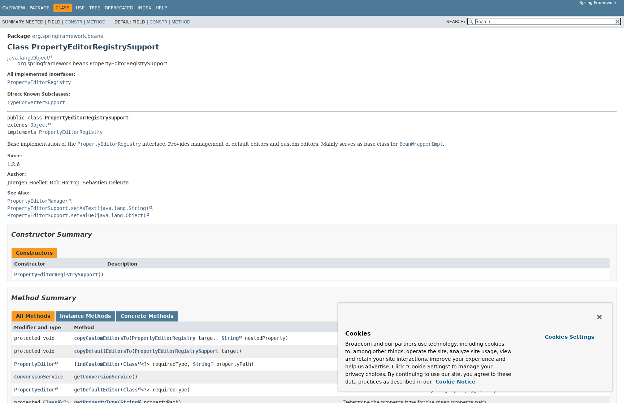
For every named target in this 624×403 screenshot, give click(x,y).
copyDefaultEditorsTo (103, 351)
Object (39, 125)
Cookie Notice (455, 382)
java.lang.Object (28, 58)
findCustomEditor (97, 364)
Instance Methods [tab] (85, 316)
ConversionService (38, 377)
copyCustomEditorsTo (101, 338)
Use (80, 7)
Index (144, 7)
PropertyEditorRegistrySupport (56, 274)
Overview (13, 7)
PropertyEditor (34, 364)
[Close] (599, 317)
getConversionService (103, 377)
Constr (73, 22)
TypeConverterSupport (36, 102)
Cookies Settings (569, 337)
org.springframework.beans (67, 36)
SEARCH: (455, 21)
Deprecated (119, 7)
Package (39, 7)
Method (96, 22)
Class (130, 364)
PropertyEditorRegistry (39, 82)
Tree (94, 7)
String (230, 338)
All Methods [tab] (33, 316)
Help (161, 7)
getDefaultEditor (97, 390)
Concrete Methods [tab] (147, 316)
